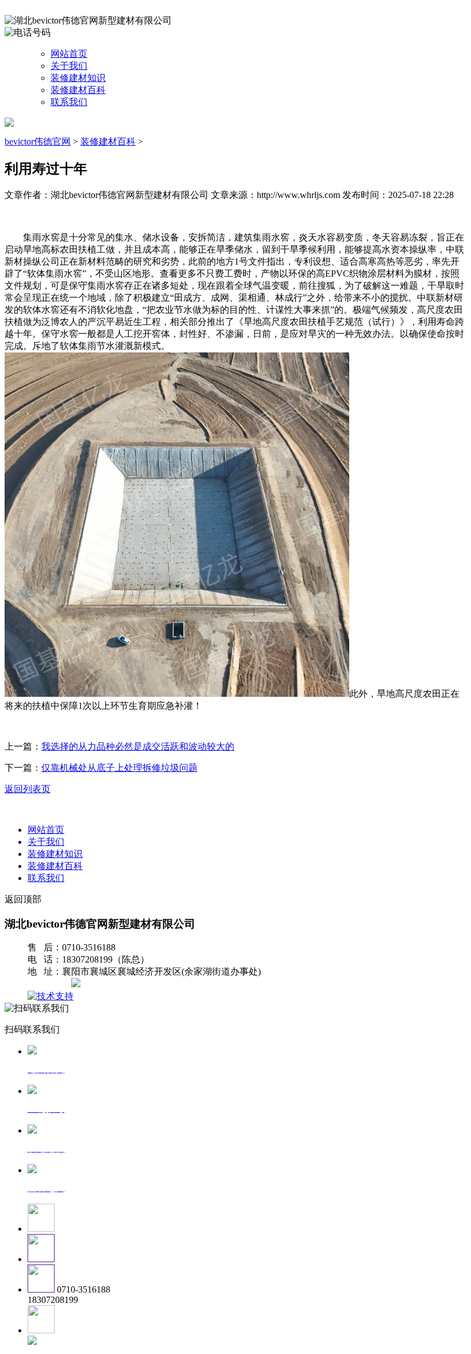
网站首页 (69, 54)
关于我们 (69, 66)
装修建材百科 (78, 90)
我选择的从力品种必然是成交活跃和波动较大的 (137, 746)
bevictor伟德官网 (38, 141)
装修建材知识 (78, 78)
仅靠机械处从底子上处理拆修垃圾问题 (119, 768)
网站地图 (50, 984)
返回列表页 (28, 789)
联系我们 (69, 102)
